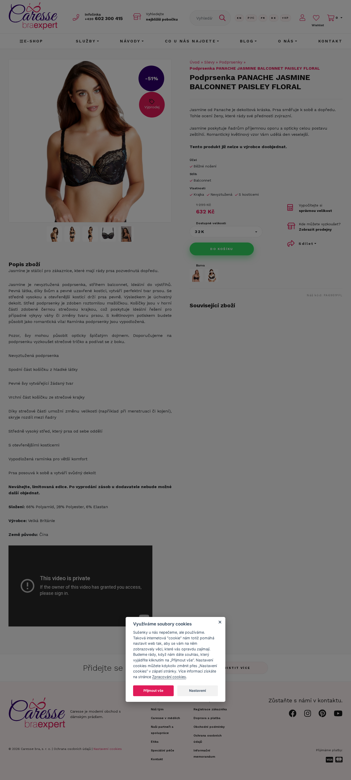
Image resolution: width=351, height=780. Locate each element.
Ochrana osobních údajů (72, 749)
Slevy (209, 62)
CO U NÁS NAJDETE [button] (190, 41)
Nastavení (197, 690)
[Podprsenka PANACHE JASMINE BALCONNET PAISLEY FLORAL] (54, 234)
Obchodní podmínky (209, 727)
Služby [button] (86, 41)
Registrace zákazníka (210, 709)
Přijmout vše (153, 690)
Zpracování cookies (169, 677)
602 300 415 (104, 18)
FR (263, 17)
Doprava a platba (206, 718)
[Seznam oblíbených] (316, 18)
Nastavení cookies (108, 749)
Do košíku (221, 249)
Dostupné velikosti (211, 223)
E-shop (33, 41)
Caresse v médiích (165, 718)
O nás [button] (286, 41)
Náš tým (157, 709)
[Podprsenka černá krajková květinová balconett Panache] (90, 140)
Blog (247, 41)
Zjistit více (236, 668)
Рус (251, 17)
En (239, 17)
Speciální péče (162, 750)
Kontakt (330, 41)
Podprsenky (230, 62)
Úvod (195, 62)
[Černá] (196, 275)
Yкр (285, 17)
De (273, 17)
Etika (155, 741)
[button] (226, 231)
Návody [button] (130, 41)
